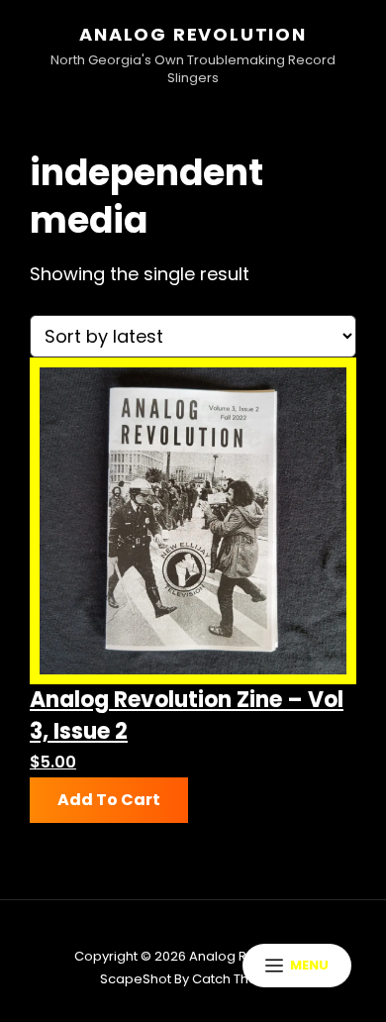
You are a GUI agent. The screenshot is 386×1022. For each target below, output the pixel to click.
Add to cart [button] (108, 799)
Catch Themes (239, 979)
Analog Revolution (193, 34)
